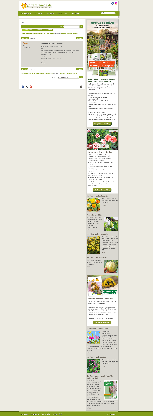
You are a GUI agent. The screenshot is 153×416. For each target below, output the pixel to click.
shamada (63, 33)
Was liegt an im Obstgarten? (97, 257)
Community (62, 13)
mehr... (89, 408)
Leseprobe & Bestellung (102, 124)
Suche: (62, 27)
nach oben (113, 414)
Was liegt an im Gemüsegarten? (98, 196)
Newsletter (75, 13)
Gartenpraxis (26, 13)
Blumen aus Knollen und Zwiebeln (100, 152)
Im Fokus (38, 13)
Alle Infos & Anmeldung (102, 190)
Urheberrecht (45, 414)
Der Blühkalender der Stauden (97, 234)
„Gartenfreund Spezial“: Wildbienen (100, 299)
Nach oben (25, 69)
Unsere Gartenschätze (94, 215)
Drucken (79, 38)
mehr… (104, 205)
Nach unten (25, 38)
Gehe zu (54, 77)
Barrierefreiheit (57, 414)
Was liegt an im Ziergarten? (96, 357)
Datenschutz (35, 414)
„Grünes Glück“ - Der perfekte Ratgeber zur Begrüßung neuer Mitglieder (102, 80)
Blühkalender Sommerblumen (97, 328)
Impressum (24, 414)
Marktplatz (50, 13)
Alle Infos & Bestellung (102, 322)
